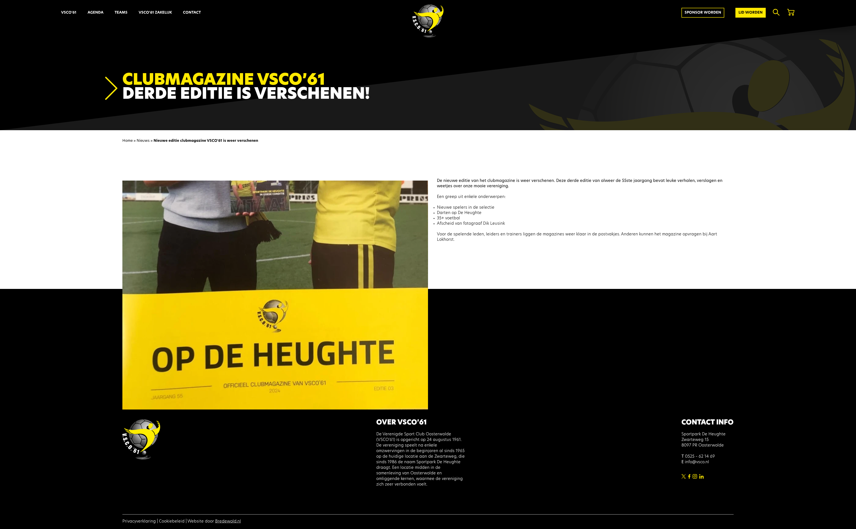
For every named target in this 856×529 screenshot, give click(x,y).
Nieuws (143, 141)
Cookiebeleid (172, 522)
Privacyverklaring (139, 522)
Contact (192, 12)
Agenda (95, 12)
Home (127, 141)
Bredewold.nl (228, 522)
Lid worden (751, 12)
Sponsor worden (703, 12)
